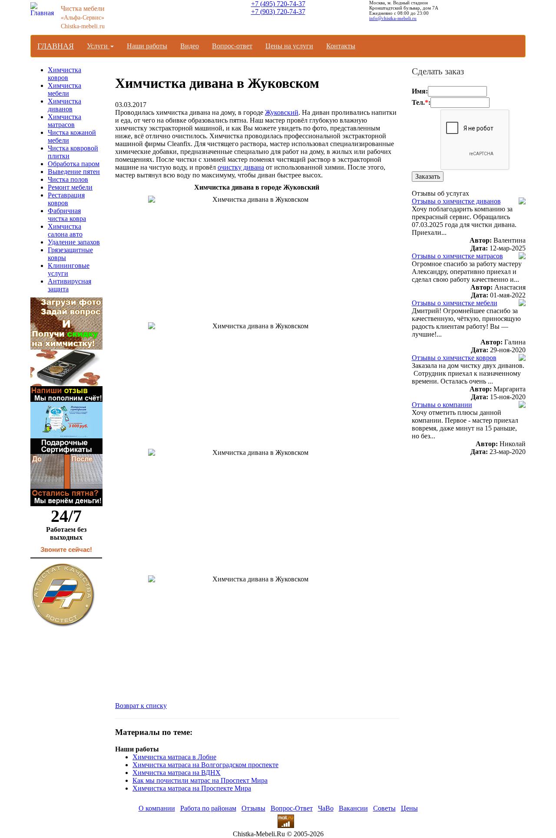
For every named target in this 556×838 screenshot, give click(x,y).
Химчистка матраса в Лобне (174, 757)
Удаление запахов (74, 242)
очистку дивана (241, 167)
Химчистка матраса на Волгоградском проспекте (205, 764)
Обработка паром (73, 163)
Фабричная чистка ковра (67, 214)
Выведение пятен (74, 171)
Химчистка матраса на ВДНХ (176, 772)
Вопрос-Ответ (292, 808)
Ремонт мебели (70, 187)
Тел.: (421, 102)
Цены (409, 808)
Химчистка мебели (64, 89)
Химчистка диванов (64, 105)
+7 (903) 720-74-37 (278, 11)
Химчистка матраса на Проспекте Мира (191, 788)
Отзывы (253, 808)
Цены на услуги (289, 46)
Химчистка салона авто (65, 230)
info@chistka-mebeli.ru (393, 18)
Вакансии (353, 808)
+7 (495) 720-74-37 (278, 3)
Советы (384, 808)
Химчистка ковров (64, 73)
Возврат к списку (141, 705)
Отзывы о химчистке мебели (454, 303)
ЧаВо (326, 808)
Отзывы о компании (442, 404)
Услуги (98, 46)
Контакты (340, 46)
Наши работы (147, 46)
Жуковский (281, 112)
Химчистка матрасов (64, 120)
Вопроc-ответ (232, 46)
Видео (189, 46)
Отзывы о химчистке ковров (454, 357)
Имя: (420, 91)
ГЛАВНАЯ (55, 46)
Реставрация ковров (66, 199)
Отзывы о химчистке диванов (456, 201)
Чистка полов (68, 179)
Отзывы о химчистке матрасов (457, 256)
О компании (157, 808)
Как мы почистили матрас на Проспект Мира (200, 780)
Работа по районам (208, 808)
